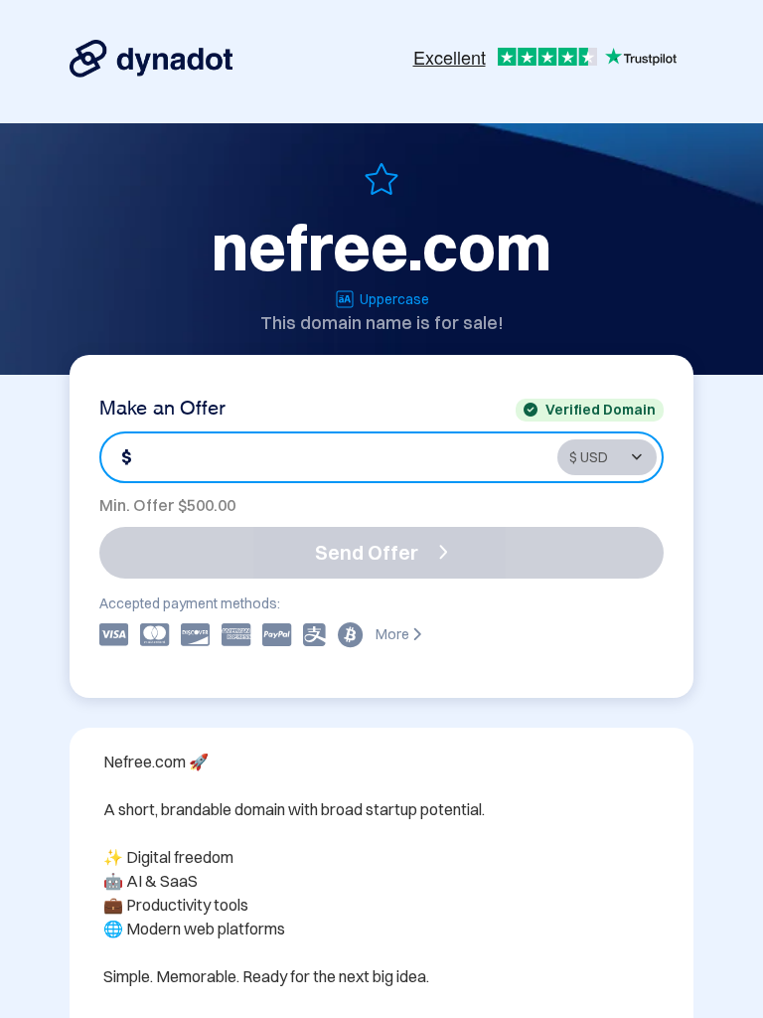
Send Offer (366, 552)
